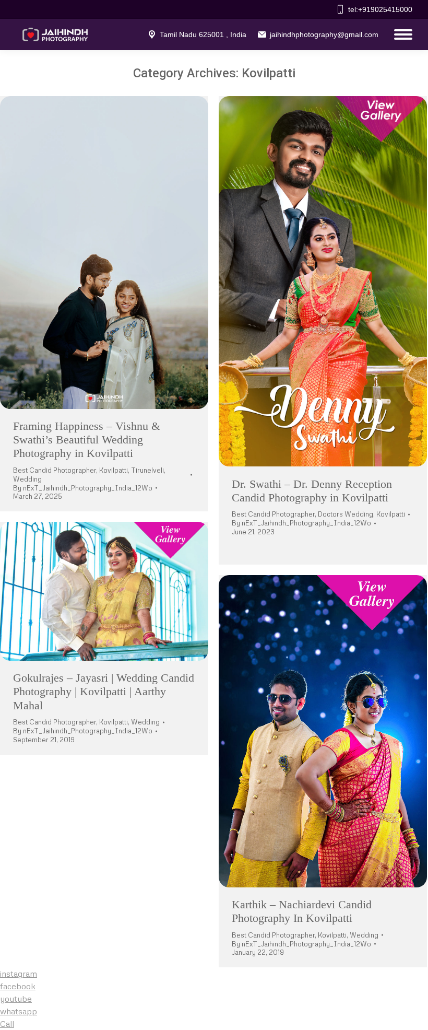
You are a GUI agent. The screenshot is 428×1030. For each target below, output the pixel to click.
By (82, 488)
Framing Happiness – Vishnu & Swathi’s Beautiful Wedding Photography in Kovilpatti (86, 439)
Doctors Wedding (345, 514)
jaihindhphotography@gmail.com (324, 34)
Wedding (27, 479)
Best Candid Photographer (54, 470)
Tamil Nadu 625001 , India (203, 34)
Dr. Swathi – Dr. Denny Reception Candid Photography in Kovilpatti (312, 490)
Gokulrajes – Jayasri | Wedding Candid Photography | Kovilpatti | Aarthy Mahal (103, 691)
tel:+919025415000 (380, 9)
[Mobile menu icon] (400, 34)
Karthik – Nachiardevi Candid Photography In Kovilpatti (302, 911)
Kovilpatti (113, 470)
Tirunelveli (147, 470)
